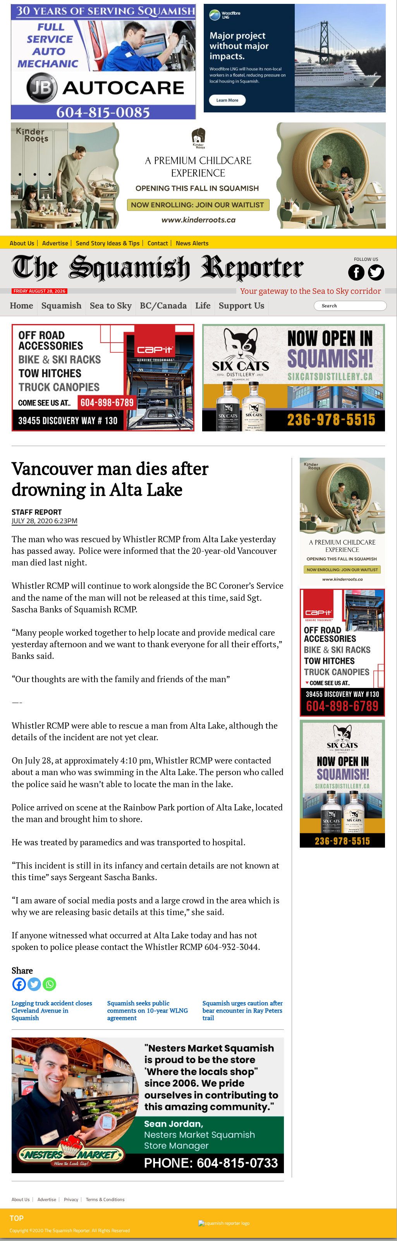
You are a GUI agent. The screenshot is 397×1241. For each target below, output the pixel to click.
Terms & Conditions (105, 1199)
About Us (21, 1199)
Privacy (71, 1199)
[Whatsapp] (49, 984)
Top (17, 1218)
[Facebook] (19, 984)
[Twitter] (34, 984)
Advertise (47, 1199)
